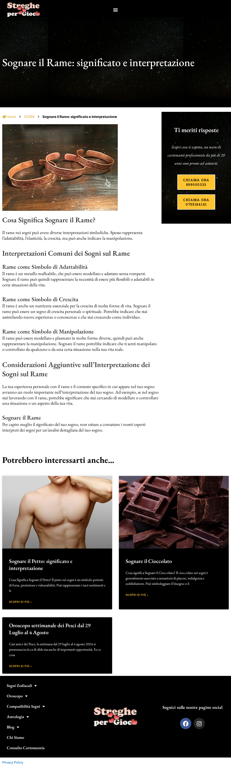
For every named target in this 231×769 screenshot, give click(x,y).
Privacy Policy (12, 762)
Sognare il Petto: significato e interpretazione (40, 565)
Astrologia (15, 716)
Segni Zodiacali (19, 685)
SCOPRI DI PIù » (20, 602)
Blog (10, 727)
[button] (115, 10)
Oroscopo (15, 695)
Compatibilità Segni (23, 706)
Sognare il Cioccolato (149, 561)
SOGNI (29, 117)
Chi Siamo (15, 737)
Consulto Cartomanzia (26, 747)
